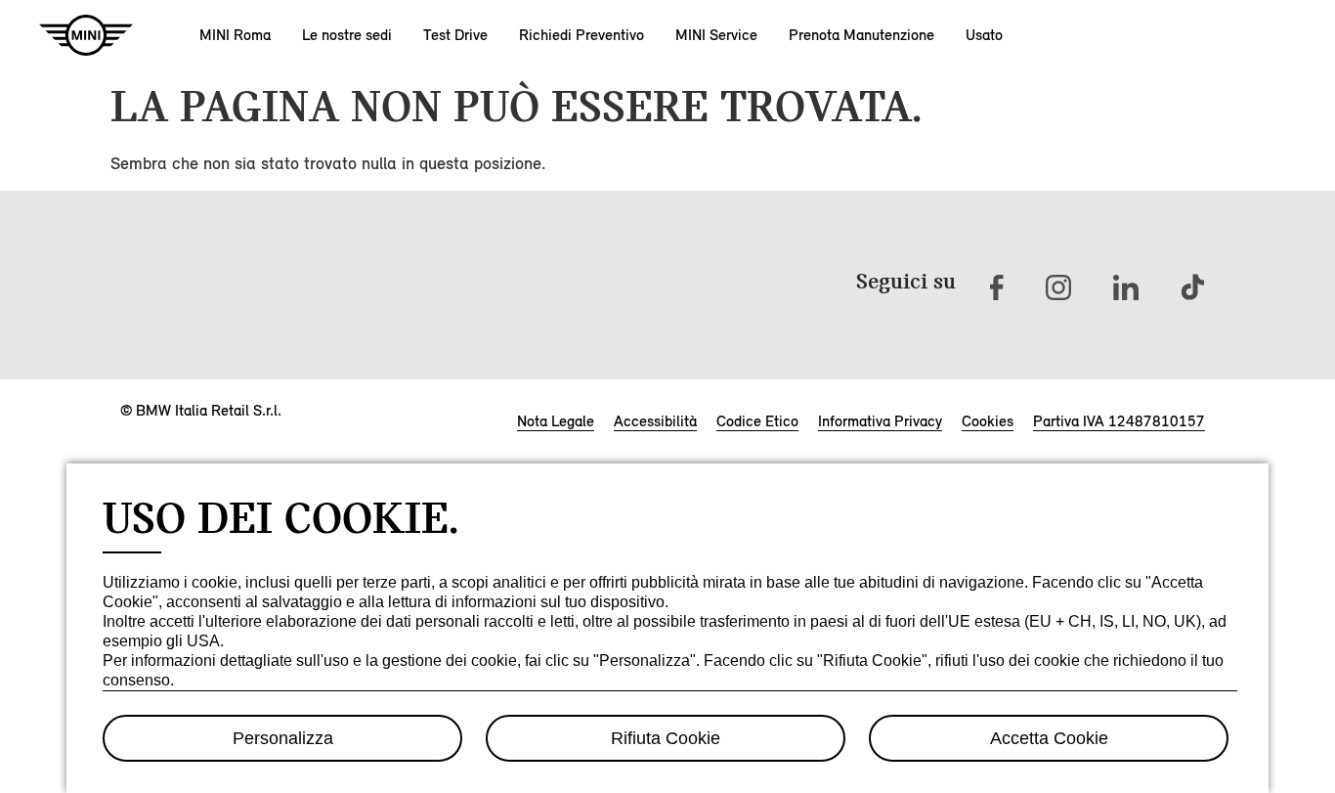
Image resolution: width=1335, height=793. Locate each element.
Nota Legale (555, 421)
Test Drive (455, 34)
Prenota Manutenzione (861, 34)
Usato (984, 34)
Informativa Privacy (880, 421)
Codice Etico (757, 421)
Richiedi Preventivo (581, 34)
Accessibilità (655, 421)
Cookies (987, 421)
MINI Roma (235, 34)
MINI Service (716, 34)
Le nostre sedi (347, 34)
